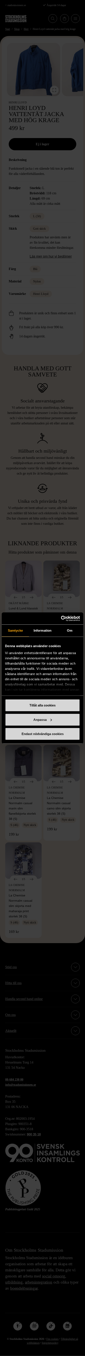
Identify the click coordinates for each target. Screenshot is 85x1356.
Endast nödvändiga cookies (43, 734)
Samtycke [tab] (15, 630)
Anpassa (40, 719)
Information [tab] (42, 630)
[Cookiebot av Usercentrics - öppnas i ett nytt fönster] (61, 618)
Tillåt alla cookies (42, 705)
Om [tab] (69, 630)
